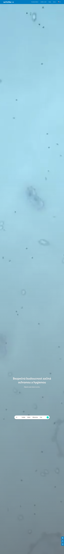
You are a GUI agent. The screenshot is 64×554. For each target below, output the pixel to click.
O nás (41, 417)
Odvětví (28, 417)
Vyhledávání (48, 417)
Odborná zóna (35, 417)
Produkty (23, 417)
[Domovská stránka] (8, 2)
